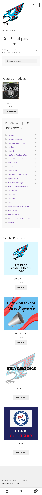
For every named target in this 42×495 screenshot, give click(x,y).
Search (21, 491)
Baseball (11, 135)
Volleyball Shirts (13, 214)
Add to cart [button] (21, 287)
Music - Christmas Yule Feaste (18, 187)
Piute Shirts (12, 194)
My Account (7, 491)
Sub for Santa (12, 210)
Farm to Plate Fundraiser (16, 159)
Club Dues (11, 147)
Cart (32, 489)
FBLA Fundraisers (13, 163)
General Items (13, 171)
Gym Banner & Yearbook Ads (17, 175)
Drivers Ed (11, 151)
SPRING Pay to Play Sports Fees (19, 206)
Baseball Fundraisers (15, 139)
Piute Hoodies (12, 191)
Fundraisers (12, 167)
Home (6, 30)
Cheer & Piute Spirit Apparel (17, 143)
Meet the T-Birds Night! (16, 183)
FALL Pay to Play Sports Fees (17, 155)
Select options (11, 111)
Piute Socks (12, 198)
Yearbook (11, 222)
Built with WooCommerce (11, 483)
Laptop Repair (13, 179)
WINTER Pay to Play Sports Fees (19, 218)
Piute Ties (11, 202)
